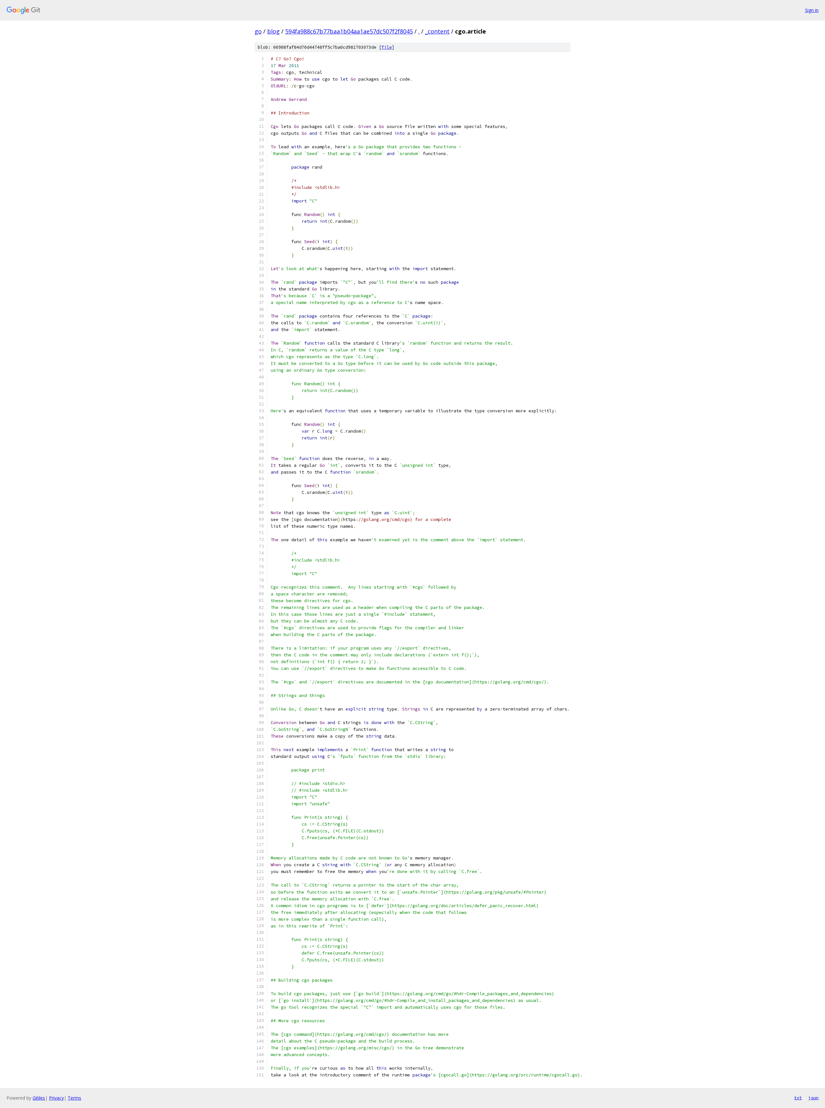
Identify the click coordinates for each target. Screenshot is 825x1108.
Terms (74, 1098)
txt (798, 1098)
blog (273, 31)
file (387, 47)
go (258, 31)
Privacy (56, 1098)
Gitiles (39, 1098)
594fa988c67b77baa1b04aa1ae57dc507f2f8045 (349, 31)
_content (437, 31)
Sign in (812, 10)
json (813, 1098)
